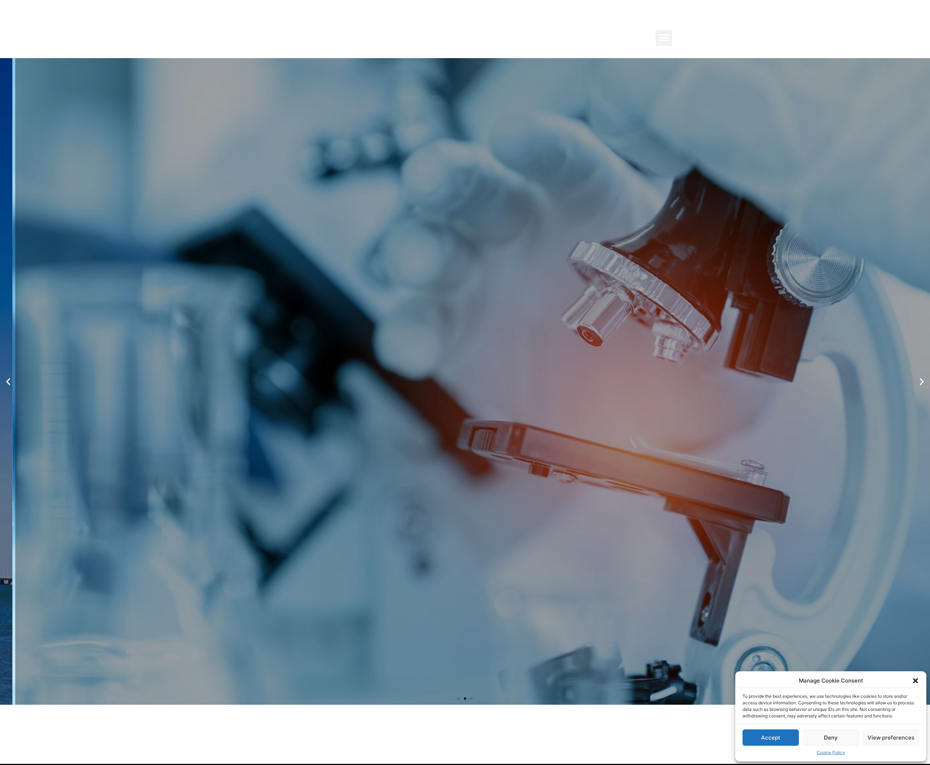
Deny (831, 737)
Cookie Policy (831, 752)
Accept (770, 737)
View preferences (891, 737)
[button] (915, 680)
